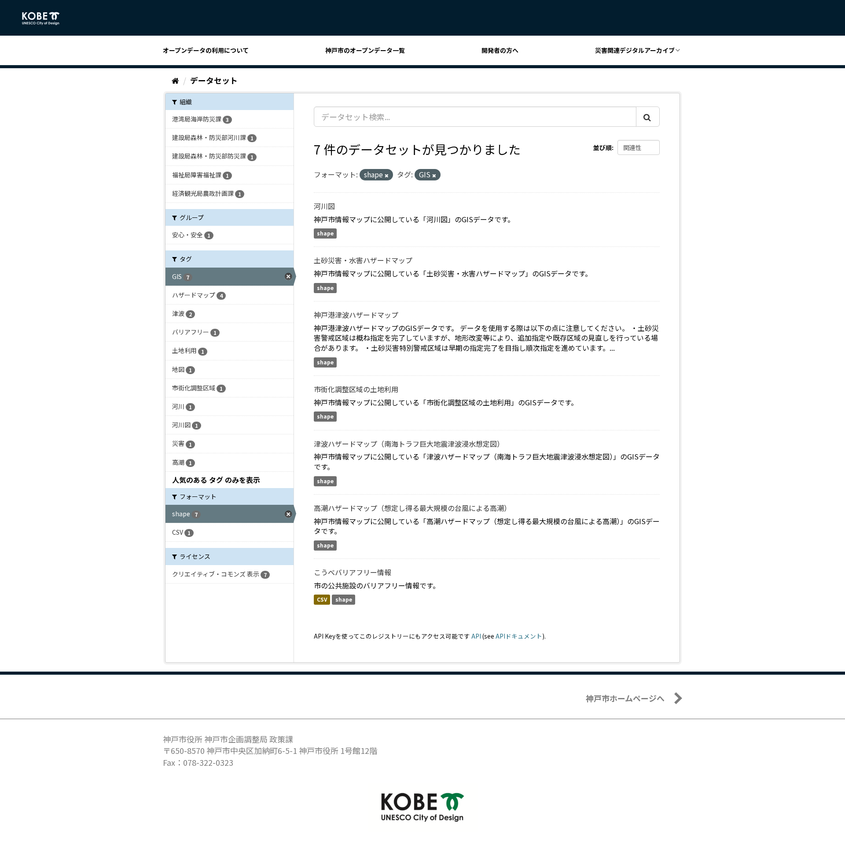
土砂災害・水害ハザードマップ (363, 260)
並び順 (602, 147)
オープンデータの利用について (206, 50)
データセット (214, 80)
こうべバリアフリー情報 (352, 572)
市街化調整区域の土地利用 (356, 389)
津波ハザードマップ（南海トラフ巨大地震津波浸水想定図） (409, 443)
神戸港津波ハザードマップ (356, 314)
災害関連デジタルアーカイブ (635, 50)
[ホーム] (175, 80)
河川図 (324, 206)
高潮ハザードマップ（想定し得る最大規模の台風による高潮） (412, 508)
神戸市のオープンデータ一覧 (365, 50)
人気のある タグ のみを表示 (216, 479)
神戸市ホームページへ (625, 698)
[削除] (387, 175)
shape (325, 233)
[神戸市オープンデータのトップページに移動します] (45, 18)
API (476, 636)
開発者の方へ (499, 50)
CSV (322, 599)
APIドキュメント (519, 636)
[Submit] (648, 117)
